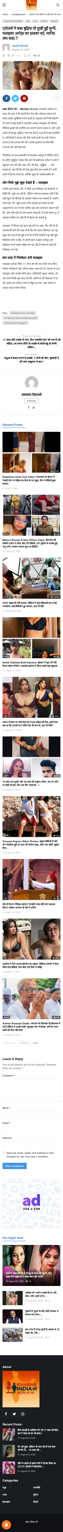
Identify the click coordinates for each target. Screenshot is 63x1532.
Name (7, 1107)
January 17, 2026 (13, 729)
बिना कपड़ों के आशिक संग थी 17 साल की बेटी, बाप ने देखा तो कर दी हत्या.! (38, 1431)
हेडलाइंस (54, 21)
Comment (9, 1075)
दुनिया (35, 1494)
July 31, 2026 (11, 488)
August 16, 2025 (21, 49)
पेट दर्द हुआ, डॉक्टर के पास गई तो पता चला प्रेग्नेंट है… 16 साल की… (36, 1448)
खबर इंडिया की (31, 1521)
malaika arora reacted (23, 312)
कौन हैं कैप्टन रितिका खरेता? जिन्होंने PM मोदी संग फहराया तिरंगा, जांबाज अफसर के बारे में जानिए (29, 905)
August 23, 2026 (27, 1437)
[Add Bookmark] (56, 98)
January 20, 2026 (13, 610)
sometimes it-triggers (15, 322)
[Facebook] (29, 407)
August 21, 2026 (12, 789)
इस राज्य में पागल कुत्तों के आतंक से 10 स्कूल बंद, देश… (42, 1330)
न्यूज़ (28, 21)
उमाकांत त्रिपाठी (20, 46)
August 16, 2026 (12, 852)
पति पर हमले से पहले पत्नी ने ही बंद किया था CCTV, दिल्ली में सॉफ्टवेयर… (37, 1464)
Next (23, 1042)
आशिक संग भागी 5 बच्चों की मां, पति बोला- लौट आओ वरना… (40, 1294)
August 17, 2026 (12, 670)
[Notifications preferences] (6, 1525)
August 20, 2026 (12, 551)
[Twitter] (33, 407)
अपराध (6, 775)
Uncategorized (13, 21)
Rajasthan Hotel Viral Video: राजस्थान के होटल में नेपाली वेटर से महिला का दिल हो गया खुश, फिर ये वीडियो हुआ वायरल (29, 480)
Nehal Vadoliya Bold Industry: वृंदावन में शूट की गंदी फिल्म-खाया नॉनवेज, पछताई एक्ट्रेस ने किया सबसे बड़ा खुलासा (30, 664)
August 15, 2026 (12, 912)
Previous (11, 1042)
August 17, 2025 (12, 971)
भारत (35, 21)
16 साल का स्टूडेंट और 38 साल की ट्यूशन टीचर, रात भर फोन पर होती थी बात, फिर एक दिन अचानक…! (30, 783)
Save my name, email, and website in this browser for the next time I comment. (30, 1154)
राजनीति (36, 1487)
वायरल (6, 470)
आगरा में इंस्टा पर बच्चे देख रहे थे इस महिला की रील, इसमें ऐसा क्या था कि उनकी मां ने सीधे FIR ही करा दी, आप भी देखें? (30, 723)
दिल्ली (6, 597)
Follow (31, 400)
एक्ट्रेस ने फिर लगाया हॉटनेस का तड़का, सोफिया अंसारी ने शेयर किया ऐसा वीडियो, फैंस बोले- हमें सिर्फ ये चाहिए (31, 965)
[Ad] (31, 1203)
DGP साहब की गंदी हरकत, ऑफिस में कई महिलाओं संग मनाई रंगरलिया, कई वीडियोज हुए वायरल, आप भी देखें (30, 604)
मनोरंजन (44, 21)
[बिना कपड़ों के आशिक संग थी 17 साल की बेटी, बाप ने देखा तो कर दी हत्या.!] (9, 1434)
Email (7, 1123)
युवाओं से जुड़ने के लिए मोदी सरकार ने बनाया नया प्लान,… (41, 1312)
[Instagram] (22, 1414)
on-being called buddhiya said (20, 317)
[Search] (57, 4)
